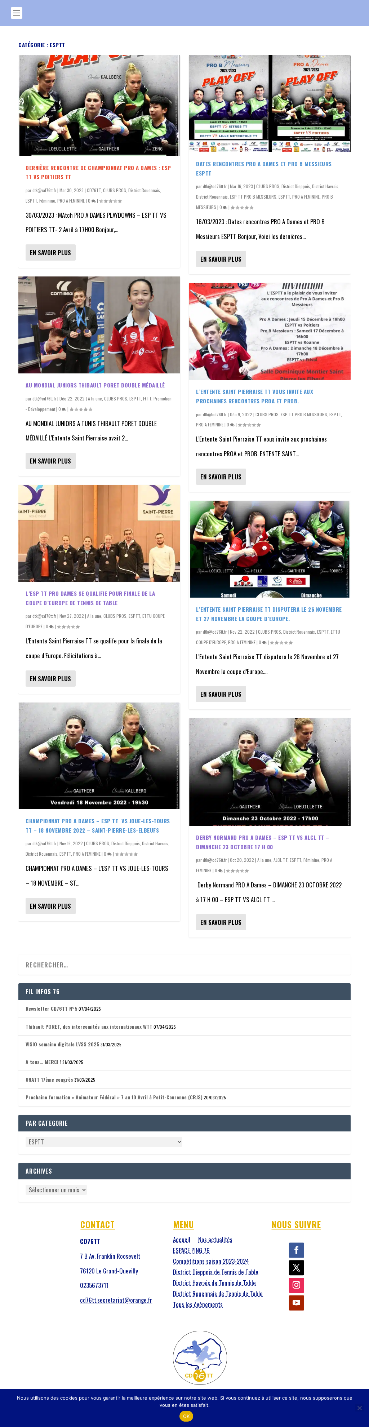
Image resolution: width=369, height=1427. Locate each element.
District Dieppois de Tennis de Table (215, 1272)
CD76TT (94, 190)
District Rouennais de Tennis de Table (218, 1294)
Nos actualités (215, 1240)
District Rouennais (144, 190)
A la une (95, 398)
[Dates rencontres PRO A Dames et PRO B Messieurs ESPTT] (270, 103)
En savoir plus (50, 252)
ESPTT (31, 201)
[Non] (359, 1408)
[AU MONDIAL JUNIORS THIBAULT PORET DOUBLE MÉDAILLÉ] (99, 324)
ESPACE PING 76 (191, 1251)
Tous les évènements (198, 1305)
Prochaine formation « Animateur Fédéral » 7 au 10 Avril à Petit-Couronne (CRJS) (114, 1097)
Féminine (47, 201)
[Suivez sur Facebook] (296, 1250)
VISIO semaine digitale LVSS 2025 (62, 1044)
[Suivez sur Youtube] (296, 1303)
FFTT (147, 398)
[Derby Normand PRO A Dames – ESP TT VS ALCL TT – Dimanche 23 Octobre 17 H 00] (270, 772)
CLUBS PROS (114, 190)
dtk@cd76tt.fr (44, 190)
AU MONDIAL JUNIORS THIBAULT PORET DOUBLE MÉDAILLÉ (95, 385)
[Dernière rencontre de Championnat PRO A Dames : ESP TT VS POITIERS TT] (99, 105)
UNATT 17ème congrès (49, 1079)
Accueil (181, 1240)
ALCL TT (281, 860)
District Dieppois (125, 843)
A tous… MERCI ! (43, 1061)
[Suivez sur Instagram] (296, 1285)
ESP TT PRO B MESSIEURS (253, 197)
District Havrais (155, 843)
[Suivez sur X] (296, 1267)
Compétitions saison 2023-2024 (211, 1262)
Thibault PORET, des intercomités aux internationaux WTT (89, 1026)
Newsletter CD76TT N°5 (51, 1008)
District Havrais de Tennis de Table (214, 1283)
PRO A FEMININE (71, 201)
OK (186, 1416)
